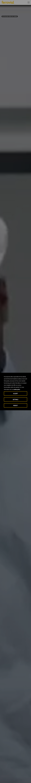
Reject (15, 405)
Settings (15, 399)
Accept (15, 393)
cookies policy (16, 389)
